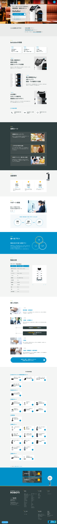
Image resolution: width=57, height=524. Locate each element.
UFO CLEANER (25, 500)
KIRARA (25, 504)
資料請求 (48, 514)
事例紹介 (48, 511)
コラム (38, 517)
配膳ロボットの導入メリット (41, 514)
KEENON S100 (32, 507)
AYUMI (32, 503)
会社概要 (48, 512)
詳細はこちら (35, 334)
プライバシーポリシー (49, 515)
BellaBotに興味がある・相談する (18, 14)
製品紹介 (13, 466)
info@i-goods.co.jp (14, 504)
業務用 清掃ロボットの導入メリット (42, 515)
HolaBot (32, 500)
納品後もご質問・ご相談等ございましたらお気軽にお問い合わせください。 (28, 360)
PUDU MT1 (25, 505)
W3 (31, 505)
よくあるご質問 (39, 519)
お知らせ (39, 518)
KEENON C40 (25, 502)
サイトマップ (48, 516)
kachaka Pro (32, 506)
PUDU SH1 (25, 506)
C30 (24, 501)
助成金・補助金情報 (40, 516)
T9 (31, 502)
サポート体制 (25, 514)
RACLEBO (25, 498)
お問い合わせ (48, 513)
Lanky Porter (32, 499)
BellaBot (32, 498)
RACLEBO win (25, 499)
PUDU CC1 (25, 503)
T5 (31, 501)
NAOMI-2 (32, 504)
